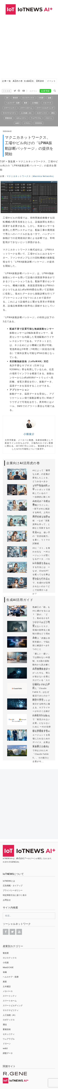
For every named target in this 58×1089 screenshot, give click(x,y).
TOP (2, 161)
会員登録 (45, 91)
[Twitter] (12, 932)
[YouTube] (19, 932)
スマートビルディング (44, 108)
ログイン (33, 91)
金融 (49, 98)
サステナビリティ (9, 113)
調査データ (8, 1053)
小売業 (41, 98)
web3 (17, 123)
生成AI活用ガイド (29, 81)
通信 (53, 113)
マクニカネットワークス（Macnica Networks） (31, 176)
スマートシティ (10, 108)
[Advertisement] (29, 45)
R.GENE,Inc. (14, 862)
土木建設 (35, 103)
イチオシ (27, 123)
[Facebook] (5, 932)
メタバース (47, 103)
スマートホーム (26, 108)
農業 (25, 103)
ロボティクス (42, 113)
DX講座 (40, 81)
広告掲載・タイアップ (13, 885)
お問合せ (7, 900)
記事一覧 (6, 81)
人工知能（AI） (26, 113)
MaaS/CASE (8, 967)
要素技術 (8, 118)
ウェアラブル (36, 118)
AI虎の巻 (18, 81)
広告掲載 (6, 91)
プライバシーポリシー (13, 890)
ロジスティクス (28, 98)
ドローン (48, 118)
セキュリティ (21, 118)
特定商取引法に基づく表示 (14, 895)
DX (7, 98)
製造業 (15, 98)
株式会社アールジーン (26, 858)
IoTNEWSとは (9, 881)
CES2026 (38, 123)
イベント (51, 81)
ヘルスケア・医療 (13, 103)
